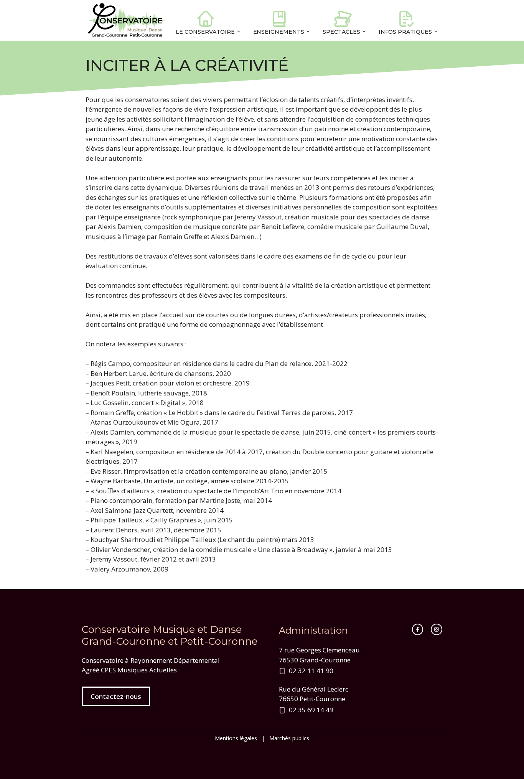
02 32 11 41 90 (311, 670)
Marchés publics (289, 738)
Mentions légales (236, 738)
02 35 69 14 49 (311, 709)
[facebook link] (417, 629)
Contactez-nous (116, 696)
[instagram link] (436, 629)
